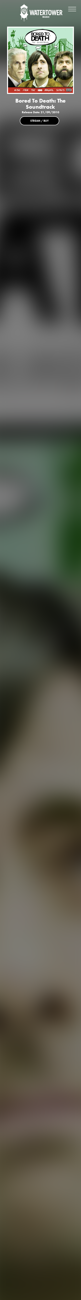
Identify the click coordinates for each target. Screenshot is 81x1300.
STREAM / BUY (39, 120)
